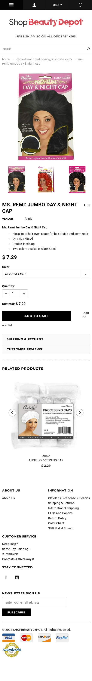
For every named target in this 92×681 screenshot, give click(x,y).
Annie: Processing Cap (46, 460)
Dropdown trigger (34, 5)
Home (6, 59)
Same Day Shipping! (16, 549)
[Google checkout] (11, 649)
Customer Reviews (24, 349)
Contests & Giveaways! (18, 559)
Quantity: (8, 286)
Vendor (7, 218)
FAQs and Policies (60, 513)
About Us (8, 498)
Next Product (89, 205)
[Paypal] (62, 637)
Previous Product (85, 205)
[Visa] (8, 637)
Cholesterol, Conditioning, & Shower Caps (44, 59)
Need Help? (10, 544)
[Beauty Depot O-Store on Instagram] (17, 577)
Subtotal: (8, 304)
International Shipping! (64, 508)
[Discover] (44, 637)
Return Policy (57, 518)
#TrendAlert (10, 554)
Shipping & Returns (25, 339)
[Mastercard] (26, 637)
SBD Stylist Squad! (61, 528)
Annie (46, 456)
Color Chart (56, 523)
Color (5, 267)
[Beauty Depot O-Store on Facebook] (6, 577)
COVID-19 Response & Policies (69, 498)
